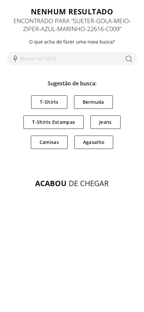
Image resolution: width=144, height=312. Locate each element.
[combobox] (72, 58)
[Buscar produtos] (129, 58)
